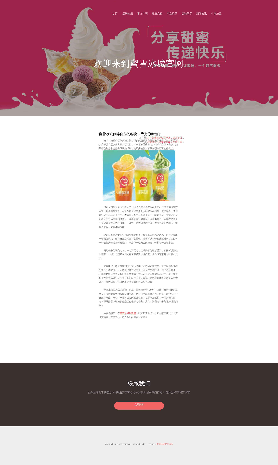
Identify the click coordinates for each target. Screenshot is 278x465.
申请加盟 (216, 13)
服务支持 (157, 13)
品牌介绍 (127, 13)
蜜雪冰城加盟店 (128, 313)
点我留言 (139, 404)
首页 (114, 13)
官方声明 (142, 13)
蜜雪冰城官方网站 (164, 444)
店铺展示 (187, 13)
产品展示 (172, 13)
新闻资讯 (201, 13)
